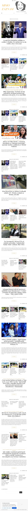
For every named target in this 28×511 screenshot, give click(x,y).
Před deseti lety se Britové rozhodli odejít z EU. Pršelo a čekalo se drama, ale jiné (14, 192)
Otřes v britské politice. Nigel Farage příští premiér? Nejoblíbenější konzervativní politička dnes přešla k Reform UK (14, 341)
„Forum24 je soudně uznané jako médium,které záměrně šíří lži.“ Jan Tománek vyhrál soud (14, 262)
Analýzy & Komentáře (10, 338)
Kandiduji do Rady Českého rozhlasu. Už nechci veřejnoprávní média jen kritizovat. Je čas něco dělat (22, 119)
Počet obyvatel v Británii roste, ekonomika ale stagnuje (14, 402)
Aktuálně (6, 89)
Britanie (23, 338)
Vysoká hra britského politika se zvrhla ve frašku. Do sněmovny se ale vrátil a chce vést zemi (14, 42)
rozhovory (21, 411)
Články (14, 509)
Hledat (21, 492)
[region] (9, 506)
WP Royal (6, 509)
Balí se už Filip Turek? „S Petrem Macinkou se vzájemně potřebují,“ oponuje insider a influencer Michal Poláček (14, 144)
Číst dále (14, 52)
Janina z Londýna (17, 509)
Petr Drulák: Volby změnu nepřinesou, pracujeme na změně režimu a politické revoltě (4, 262)
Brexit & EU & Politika (11, 89)
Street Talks (21, 90)
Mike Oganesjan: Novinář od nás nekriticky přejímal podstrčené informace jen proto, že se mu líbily (14, 93)
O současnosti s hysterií (9, 90)
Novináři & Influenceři (19, 89)
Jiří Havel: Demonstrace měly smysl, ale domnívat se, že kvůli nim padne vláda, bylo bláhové (14, 414)
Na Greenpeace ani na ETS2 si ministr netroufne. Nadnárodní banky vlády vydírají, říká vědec (14, 242)
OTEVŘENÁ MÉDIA (15, 90)
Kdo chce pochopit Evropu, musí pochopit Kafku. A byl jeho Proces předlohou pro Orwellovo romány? (5, 404)
